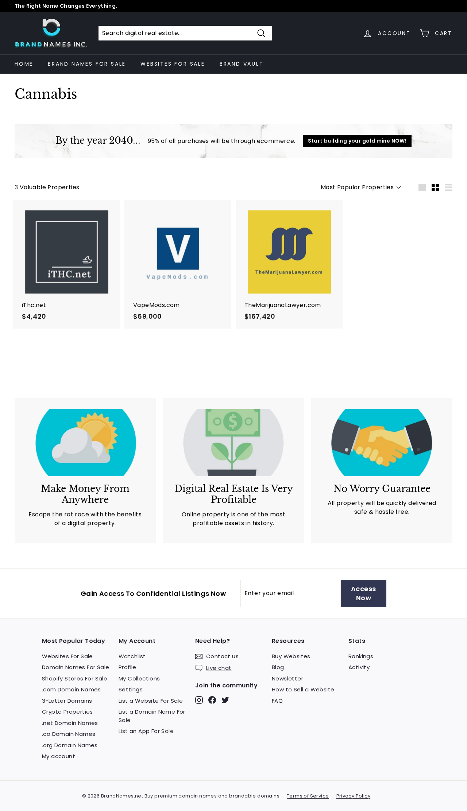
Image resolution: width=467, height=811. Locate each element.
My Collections (139, 678)
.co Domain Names (68, 734)
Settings (131, 689)
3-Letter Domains (67, 701)
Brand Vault (242, 63)
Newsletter (287, 678)
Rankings (360, 656)
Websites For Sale (172, 63)
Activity (359, 667)
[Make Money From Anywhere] (85, 442)
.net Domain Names (70, 723)
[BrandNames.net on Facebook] (212, 699)
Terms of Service (308, 795)
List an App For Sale (146, 731)
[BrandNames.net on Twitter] (225, 699)
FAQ (277, 701)
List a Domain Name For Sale (152, 716)
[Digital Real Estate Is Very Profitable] (233, 442)
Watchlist (132, 656)
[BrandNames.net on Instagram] (199, 699)
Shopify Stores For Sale (74, 678)
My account (58, 756)
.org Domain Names (70, 745)
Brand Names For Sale (87, 63)
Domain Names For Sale (75, 667)
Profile (127, 667)
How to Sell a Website (303, 689)
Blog (278, 667)
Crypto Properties (67, 711)
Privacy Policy (353, 795)
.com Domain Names (71, 689)
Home (24, 63)
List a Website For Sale (151, 701)
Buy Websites (291, 656)
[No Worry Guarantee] (381, 442)
